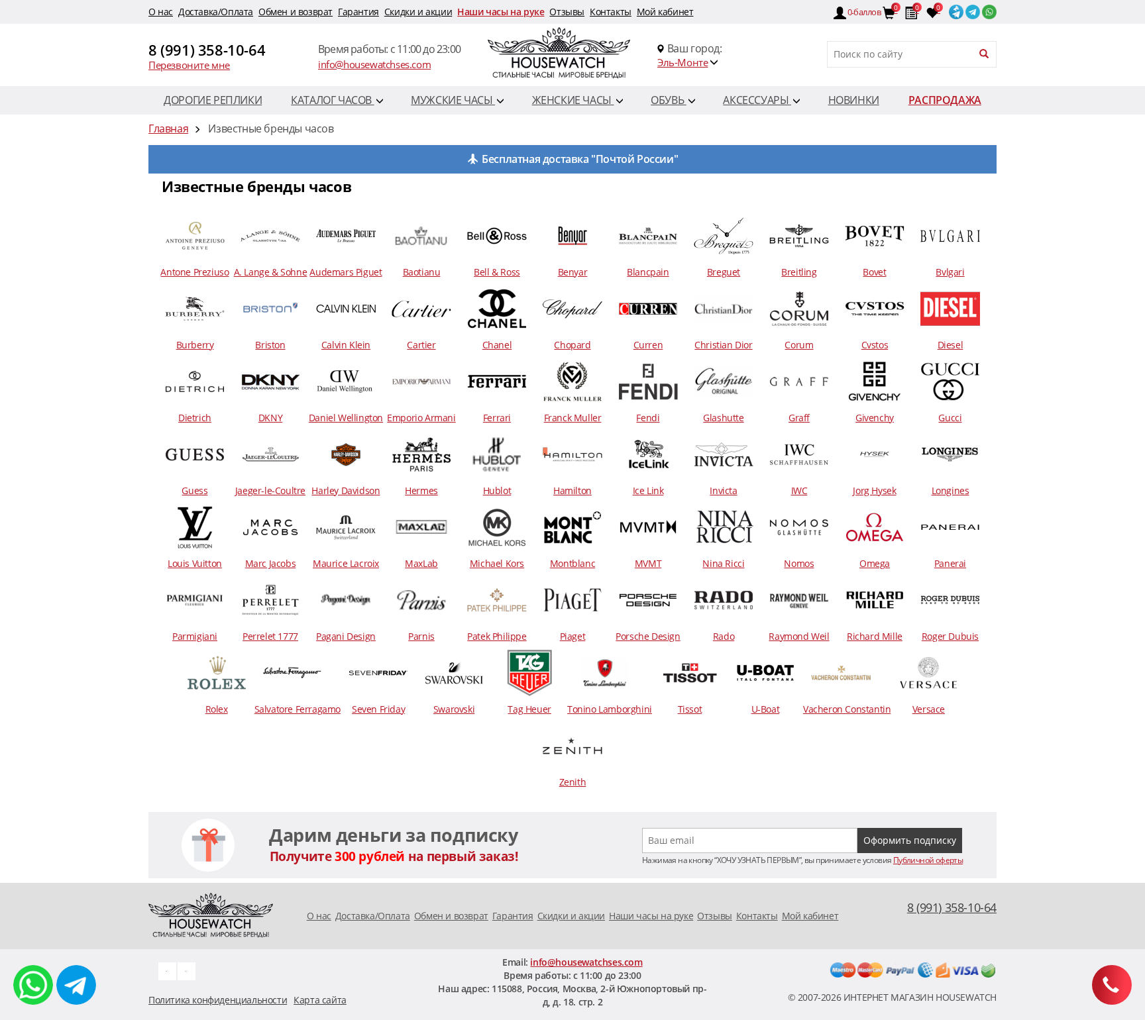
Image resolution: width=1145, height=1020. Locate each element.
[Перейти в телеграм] (971, 9)
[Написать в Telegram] (76, 985)
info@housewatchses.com (374, 64)
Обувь (668, 100)
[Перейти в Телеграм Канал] (955, 9)
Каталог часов (332, 100)
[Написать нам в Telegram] (167, 970)
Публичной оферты (928, 860)
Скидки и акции (418, 11)
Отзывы (566, 11)
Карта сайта (320, 1000)
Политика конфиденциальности (217, 1000)
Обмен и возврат (295, 11)
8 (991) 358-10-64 (206, 50)
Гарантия (358, 11)
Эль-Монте (682, 62)
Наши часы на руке (500, 11)
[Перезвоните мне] (1112, 985)
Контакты (610, 11)
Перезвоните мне (189, 65)
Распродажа (944, 100)
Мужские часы (453, 100)
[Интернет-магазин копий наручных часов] (210, 914)
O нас (160, 11)
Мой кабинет (665, 11)
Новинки (853, 100)
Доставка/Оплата (215, 11)
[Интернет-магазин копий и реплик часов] (572, 54)
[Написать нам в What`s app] (186, 970)
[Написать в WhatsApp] (33, 985)
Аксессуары (757, 100)
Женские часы (573, 100)
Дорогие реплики (213, 100)
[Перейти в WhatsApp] (988, 9)
